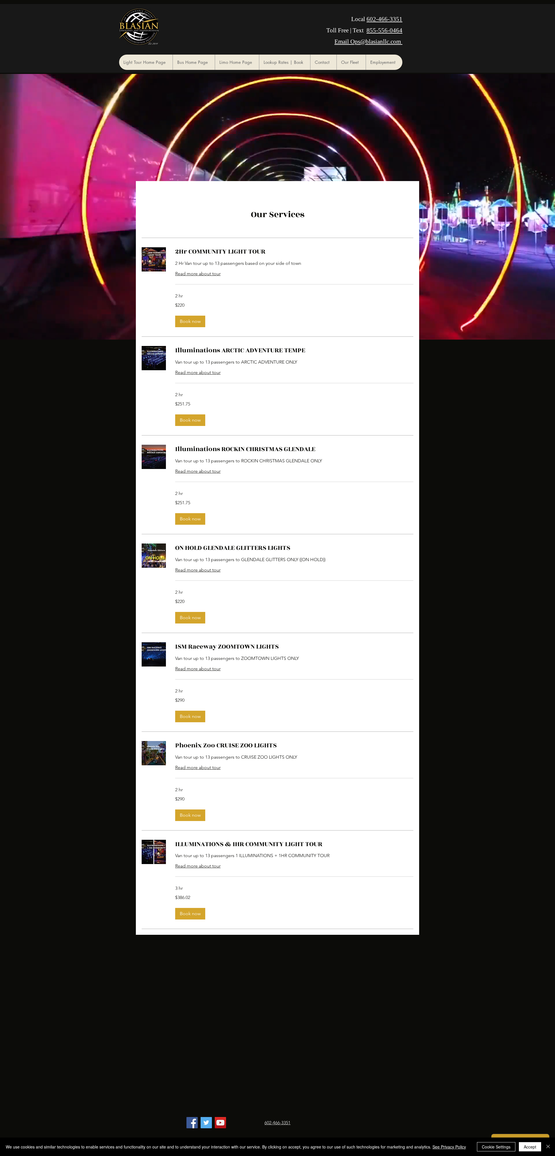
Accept (530, 1147)
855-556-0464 (384, 30)
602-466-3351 (384, 19)
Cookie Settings (496, 1147)
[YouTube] (220, 1122)
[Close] (548, 1146)
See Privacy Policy (449, 1147)
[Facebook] (192, 1122)
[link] (294, 251)
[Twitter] (206, 1122)
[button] (190, 321)
